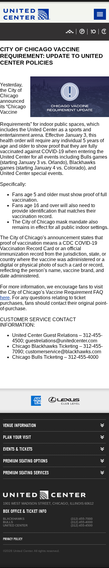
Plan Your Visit (17, 437)
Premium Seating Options (25, 461)
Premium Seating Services (26, 473)
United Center (54, 14)
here (5, 297)
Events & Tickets (17, 449)
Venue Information (19, 425)
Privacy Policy (12, 539)
